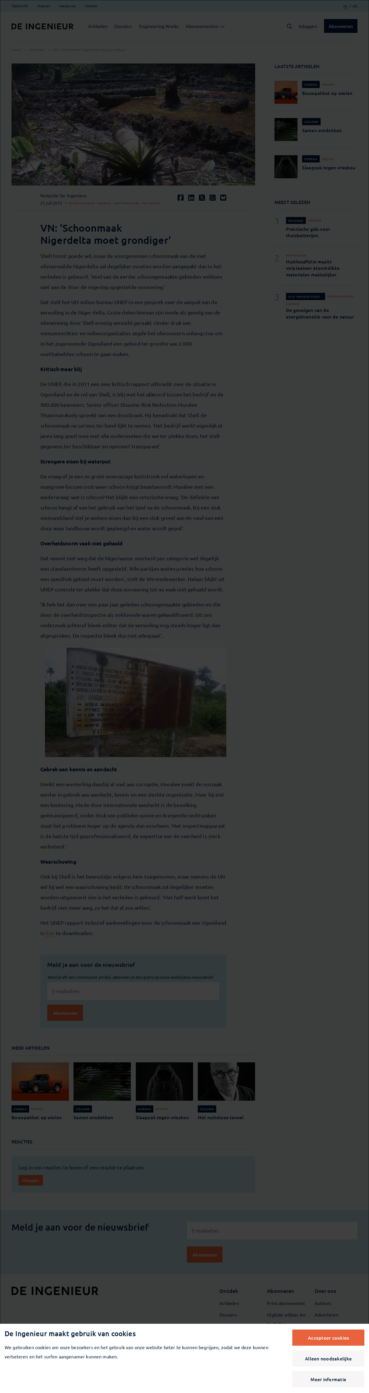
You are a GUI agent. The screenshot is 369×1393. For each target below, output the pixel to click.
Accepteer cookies (328, 1337)
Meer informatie (328, 1379)
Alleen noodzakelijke (328, 1358)
